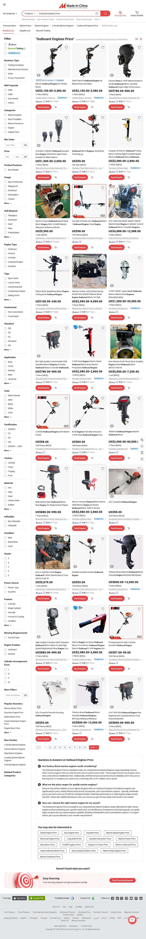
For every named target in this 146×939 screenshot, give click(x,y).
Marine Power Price (126, 838)
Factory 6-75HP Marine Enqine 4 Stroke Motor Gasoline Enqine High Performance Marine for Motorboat (125, 84)
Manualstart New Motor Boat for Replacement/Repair (52, 503)
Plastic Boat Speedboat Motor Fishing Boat (52, 293)
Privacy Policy (86, 926)
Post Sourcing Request (122, 880)
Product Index (68, 915)
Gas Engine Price (71, 832)
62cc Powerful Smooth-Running (50, 714)
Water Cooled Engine (84, 19)
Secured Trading (43, 30)
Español (23, 918)
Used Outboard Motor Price (52, 850)
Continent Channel (100, 912)
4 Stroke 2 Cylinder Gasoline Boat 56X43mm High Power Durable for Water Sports (52, 154)
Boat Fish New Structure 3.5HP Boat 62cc (87, 433)
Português (33, 918)
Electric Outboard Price (125, 844)
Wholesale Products (67, 912)
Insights (80, 915)
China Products (24, 912)
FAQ (64, 907)
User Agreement (60, 926)
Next (93, 747)
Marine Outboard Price (50, 856)
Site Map (78, 907)
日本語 (112, 918)
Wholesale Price (84, 912)
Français (43, 918)
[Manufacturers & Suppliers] (73, 5)
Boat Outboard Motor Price (84, 850)
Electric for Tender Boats (51, 85)
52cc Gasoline (123, 501)
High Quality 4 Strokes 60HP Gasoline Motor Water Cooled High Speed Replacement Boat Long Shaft (52, 645)
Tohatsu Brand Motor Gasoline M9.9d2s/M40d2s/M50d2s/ (86, 715)
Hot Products (9, 912)
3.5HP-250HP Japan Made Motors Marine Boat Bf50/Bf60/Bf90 (125, 294)
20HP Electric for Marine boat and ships (87, 82)
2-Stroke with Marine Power (52, 433)
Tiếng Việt (65, 920)
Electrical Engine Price (49, 838)
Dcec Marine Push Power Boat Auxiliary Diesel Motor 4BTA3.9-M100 (126, 364)
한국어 (104, 918)
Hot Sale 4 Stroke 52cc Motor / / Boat (89, 222)
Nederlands (86, 918)
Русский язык (55, 918)
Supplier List (25, 30)
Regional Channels (131, 912)
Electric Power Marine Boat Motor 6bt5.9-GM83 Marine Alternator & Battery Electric (52, 224)
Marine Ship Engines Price (114, 850)
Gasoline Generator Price (100, 838)
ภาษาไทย (127, 918)
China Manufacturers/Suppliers (45, 912)
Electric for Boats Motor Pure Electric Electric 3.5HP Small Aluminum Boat (89, 645)
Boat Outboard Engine (45, 19)
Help (70, 907)
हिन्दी (119, 918)
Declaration (73, 926)
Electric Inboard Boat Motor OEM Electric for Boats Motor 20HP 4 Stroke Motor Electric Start (88, 505)
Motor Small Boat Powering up (88, 152)
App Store (19, 898)
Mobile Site (89, 907)
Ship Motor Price (47, 844)
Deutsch (76, 918)
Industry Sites (116, 912)
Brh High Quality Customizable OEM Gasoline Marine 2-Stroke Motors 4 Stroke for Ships (52, 364)
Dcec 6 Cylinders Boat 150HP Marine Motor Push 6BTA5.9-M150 (52, 575)
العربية (96, 918)
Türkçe (136, 918)
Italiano (67, 918)
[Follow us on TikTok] (117, 898)
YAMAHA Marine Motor (124, 433)
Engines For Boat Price (98, 844)
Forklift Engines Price (71, 844)
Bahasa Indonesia (78, 920)
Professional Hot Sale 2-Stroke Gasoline (122, 644)
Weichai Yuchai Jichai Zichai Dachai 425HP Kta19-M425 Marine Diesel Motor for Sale (87, 294)
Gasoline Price (92, 832)
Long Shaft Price (74, 838)
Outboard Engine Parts (65, 19)
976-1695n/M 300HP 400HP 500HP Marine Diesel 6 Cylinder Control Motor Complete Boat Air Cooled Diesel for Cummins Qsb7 (126, 224)
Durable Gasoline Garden (87, 573)
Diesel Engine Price (48, 832)
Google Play (37, 898)
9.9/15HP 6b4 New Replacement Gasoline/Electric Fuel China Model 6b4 (125, 715)
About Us (56, 907)
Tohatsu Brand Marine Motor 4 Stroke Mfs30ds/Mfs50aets (126, 573)
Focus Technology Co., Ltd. (74, 929)
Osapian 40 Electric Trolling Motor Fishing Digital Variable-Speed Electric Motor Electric (125, 154)
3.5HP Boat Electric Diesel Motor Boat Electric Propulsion (86, 364)
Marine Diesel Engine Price (117, 832)
